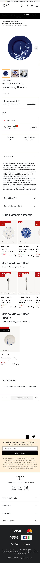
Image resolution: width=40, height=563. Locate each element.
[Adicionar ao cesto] (15, 255)
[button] (5, 93)
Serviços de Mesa (7, 21)
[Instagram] (20, 487)
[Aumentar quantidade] (8, 398)
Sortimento (7, 506)
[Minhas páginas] (22, 5)
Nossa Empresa (9, 521)
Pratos (16, 21)
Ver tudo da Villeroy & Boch (11, 267)
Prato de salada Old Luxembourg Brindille (14, 25)
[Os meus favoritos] (27, 5)
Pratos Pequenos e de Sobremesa (12, 23)
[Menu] (37, 5)
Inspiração (7, 513)
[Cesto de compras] (32, 5)
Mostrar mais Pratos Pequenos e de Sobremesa (19, 386)
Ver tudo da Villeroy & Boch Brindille (14, 322)
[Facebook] (14, 487)
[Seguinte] (36, 48)
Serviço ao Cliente (10, 498)
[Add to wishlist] (11, 255)
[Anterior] (4, 48)
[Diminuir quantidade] (3, 398)
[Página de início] (5, 5)
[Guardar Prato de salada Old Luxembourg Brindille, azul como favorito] (36, 398)
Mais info (34, 127)
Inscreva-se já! (31, 105)
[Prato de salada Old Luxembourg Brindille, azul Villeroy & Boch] (20, 48)
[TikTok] (26, 487)
